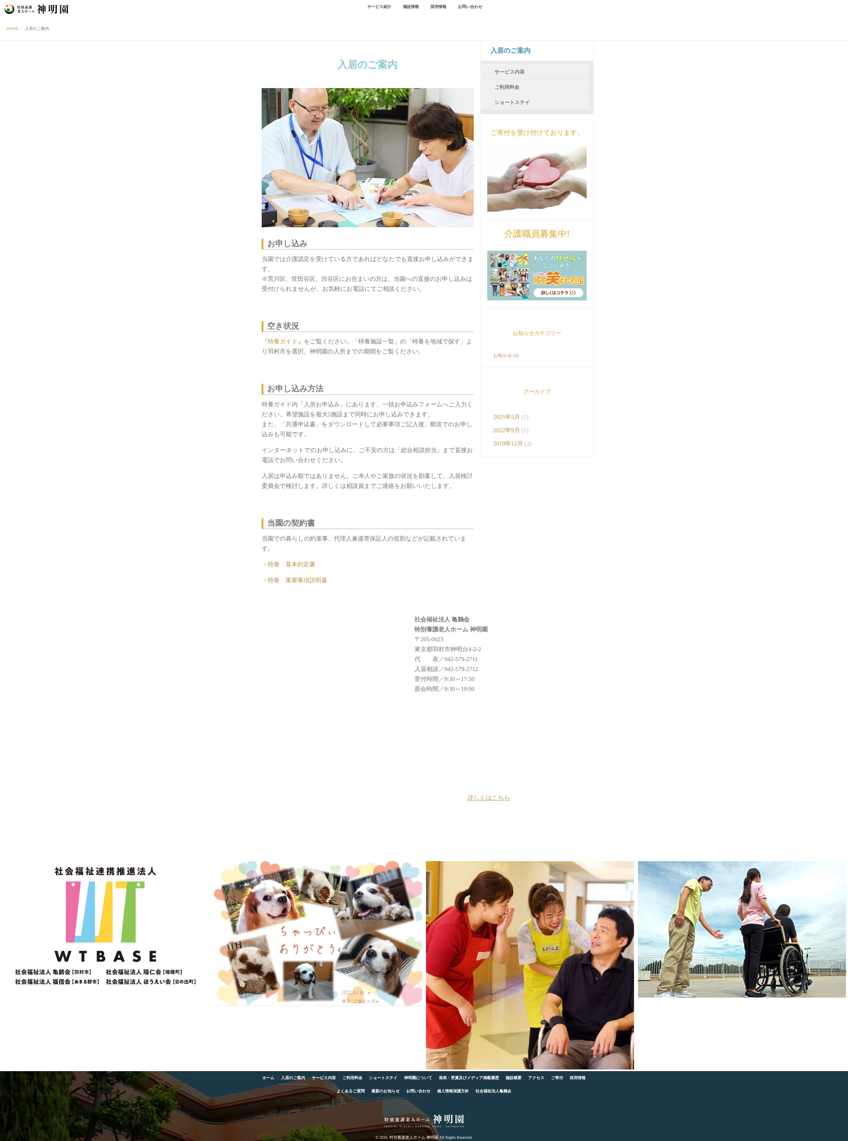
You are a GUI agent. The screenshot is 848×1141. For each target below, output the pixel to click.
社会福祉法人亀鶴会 (493, 1091)
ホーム (268, 1077)
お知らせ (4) (506, 355)
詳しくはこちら (489, 798)
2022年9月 (506, 430)
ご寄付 (557, 1077)
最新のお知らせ (386, 1091)
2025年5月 (506, 417)
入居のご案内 (511, 50)
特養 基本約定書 (294, 564)
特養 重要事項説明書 (297, 580)
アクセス (536, 1077)
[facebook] (411, 1106)
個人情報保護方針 (453, 1091)
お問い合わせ (470, 6)
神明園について (418, 1077)
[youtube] (436, 1106)
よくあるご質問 (351, 1091)
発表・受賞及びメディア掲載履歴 (469, 1077)
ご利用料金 (507, 87)
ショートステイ (512, 102)
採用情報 (439, 6)
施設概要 (514, 1077)
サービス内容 (510, 72)
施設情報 (411, 6)
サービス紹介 (379, 6)
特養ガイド (283, 341)
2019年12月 (508, 443)
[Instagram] (424, 1106)
